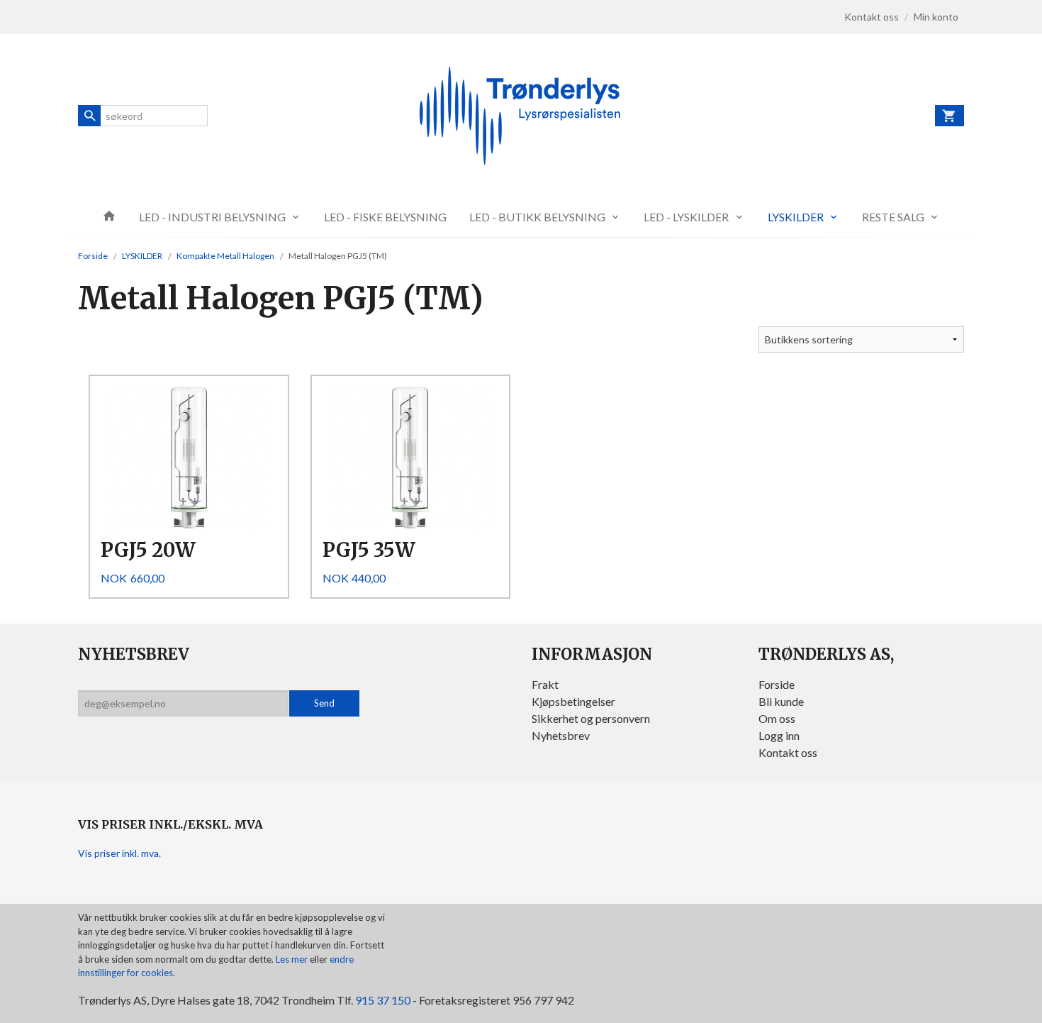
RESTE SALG (893, 216)
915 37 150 (382, 1000)
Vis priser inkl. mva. (119, 853)
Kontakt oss (787, 752)
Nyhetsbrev (561, 735)
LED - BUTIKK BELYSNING (537, 216)
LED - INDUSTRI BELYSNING (212, 216)
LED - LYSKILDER (686, 216)
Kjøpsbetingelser (573, 701)
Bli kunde (781, 701)
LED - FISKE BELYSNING (385, 216)
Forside (93, 255)
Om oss (776, 718)
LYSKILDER (796, 216)
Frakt (545, 684)
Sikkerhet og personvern (591, 718)
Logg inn (779, 735)
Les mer (293, 959)
